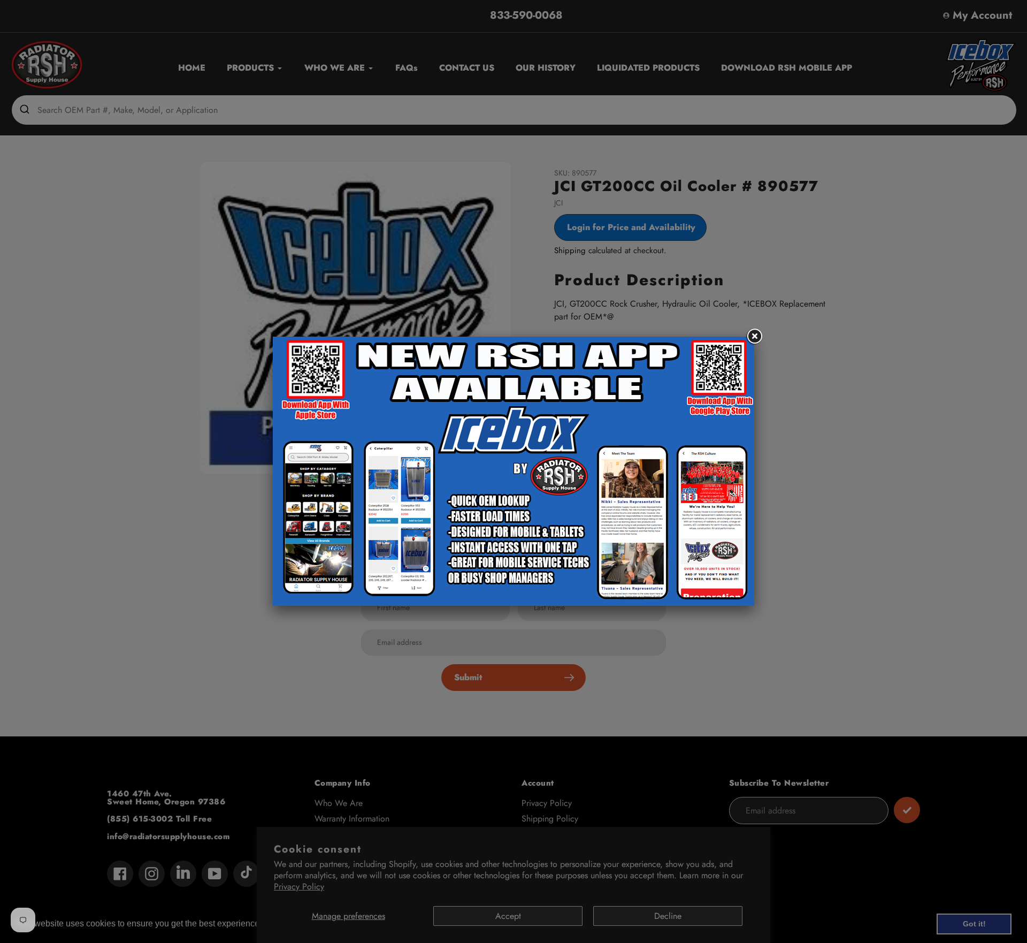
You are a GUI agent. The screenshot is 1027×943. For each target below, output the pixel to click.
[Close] (754, 336)
